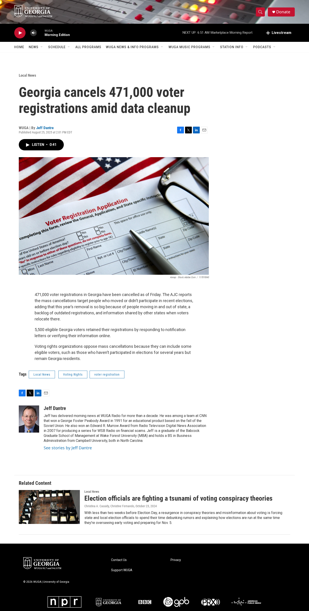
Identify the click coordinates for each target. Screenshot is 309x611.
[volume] (33, 33)
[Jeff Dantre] (29, 419)
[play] (20, 33)
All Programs (88, 47)
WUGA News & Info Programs (132, 47)
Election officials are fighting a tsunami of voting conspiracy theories (178, 498)
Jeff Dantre (45, 128)
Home (19, 47)
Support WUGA (121, 570)
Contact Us (119, 560)
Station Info (231, 47)
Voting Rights (73, 374)
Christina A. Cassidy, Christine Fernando (109, 506)
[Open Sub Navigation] (42, 47)
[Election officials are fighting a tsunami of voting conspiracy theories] (49, 507)
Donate (283, 11)
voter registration (107, 374)
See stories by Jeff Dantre (68, 447)
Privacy (176, 560)
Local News (27, 75)
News (33, 47)
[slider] (40, 32)
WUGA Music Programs (189, 47)
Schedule (57, 47)
